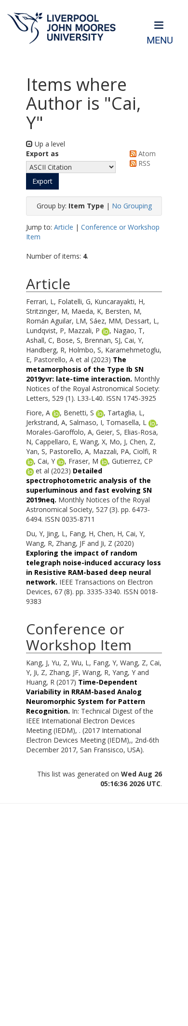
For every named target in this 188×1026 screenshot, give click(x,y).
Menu (160, 40)
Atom (146, 153)
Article (63, 227)
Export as (42, 153)
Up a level (49, 143)
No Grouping (132, 205)
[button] (42, 181)
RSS (143, 163)
